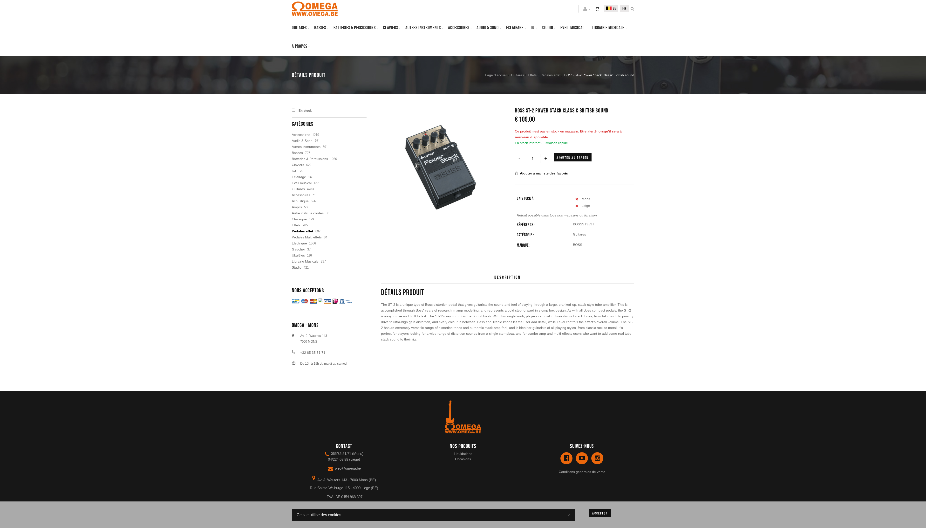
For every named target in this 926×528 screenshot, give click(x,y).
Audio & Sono (302, 141)
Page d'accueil (496, 75)
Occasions (463, 459)
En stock (305, 110)
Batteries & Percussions (310, 159)
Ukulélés (298, 255)
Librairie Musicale (608, 28)
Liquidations (463, 454)
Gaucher (298, 249)
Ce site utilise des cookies (319, 515)
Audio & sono (487, 28)
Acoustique (300, 201)
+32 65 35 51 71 (312, 352)
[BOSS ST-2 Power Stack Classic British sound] (440, 111)
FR (624, 8)
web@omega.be (348, 468)
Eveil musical (572, 28)
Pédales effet (550, 75)
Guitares (299, 28)
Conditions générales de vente (582, 472)
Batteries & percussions (355, 28)
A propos (299, 46)
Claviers (390, 28)
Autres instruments (423, 28)
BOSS (577, 245)
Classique (299, 219)
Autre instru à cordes (308, 213)
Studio (547, 28)
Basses (320, 28)
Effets (532, 75)
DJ (532, 28)
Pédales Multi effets (307, 237)
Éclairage (515, 28)
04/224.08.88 (338, 459)
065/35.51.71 (341, 454)
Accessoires (458, 28)
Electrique (299, 243)
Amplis (297, 207)
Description (507, 277)
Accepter (600, 513)
